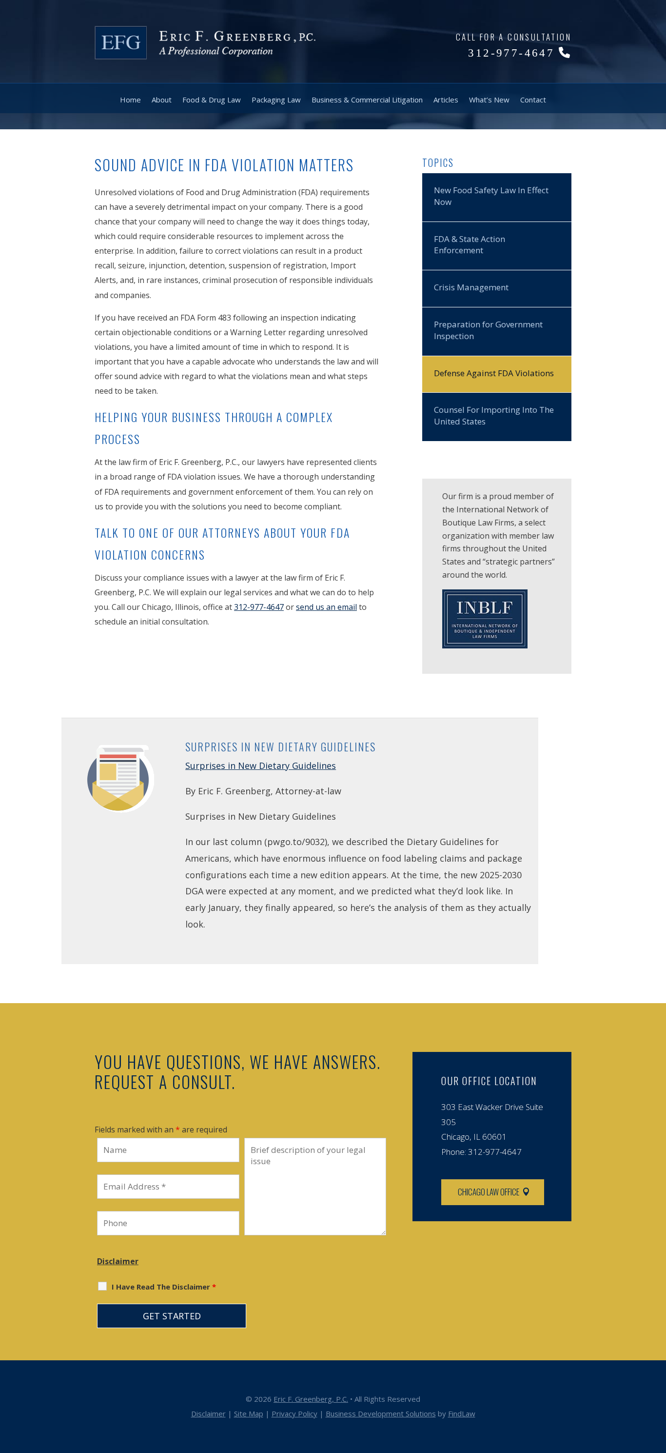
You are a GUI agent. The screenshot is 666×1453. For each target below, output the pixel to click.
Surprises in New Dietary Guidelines (260, 765)
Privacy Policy (294, 1413)
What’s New (489, 99)
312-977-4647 (511, 53)
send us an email (326, 607)
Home (130, 99)
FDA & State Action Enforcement (469, 244)
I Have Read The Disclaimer (164, 1287)
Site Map (248, 1413)
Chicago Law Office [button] (488, 1192)
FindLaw (461, 1413)
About (162, 99)
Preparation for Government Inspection (488, 330)
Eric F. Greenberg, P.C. (311, 1399)
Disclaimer (117, 1261)
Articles (445, 99)
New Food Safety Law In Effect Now (491, 195)
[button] (656, 1382)
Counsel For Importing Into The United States (494, 415)
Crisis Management (471, 287)
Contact (533, 99)
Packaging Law (276, 99)
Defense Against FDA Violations (494, 373)
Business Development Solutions (381, 1413)
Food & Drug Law (211, 99)
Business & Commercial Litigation (367, 99)
